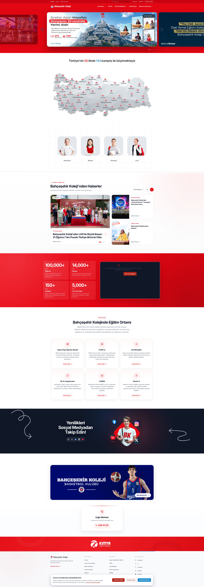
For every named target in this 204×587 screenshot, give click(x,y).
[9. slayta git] (103, 49)
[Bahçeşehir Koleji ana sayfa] (60, 6)
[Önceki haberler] (147, 189)
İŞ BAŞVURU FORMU (149, 1)
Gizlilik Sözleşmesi (64, 1)
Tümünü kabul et (144, 580)
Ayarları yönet (131, 580)
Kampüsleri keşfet (54, 566)
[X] (72, 439)
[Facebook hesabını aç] (115, 422)
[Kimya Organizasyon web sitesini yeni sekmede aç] (102, 543)
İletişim (57, 1)
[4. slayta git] (96, 49)
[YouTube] (82, 439)
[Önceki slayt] (42, 29)
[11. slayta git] (106, 49)
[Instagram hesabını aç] (138, 423)
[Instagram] (68, 439)
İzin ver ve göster (130, 274)
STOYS (140, 1)
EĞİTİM (110, 6)
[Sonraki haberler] (152, 189)
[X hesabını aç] (138, 441)
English (135, 1)
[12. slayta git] (107, 49)
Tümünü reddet (118, 580)
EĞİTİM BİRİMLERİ (120, 6)
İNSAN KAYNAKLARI (145, 6)
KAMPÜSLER (133, 6)
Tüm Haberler (137, 189)
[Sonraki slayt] (162, 29)
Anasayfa (52, 1)
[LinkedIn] (79, 439)
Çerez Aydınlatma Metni (93, 582)
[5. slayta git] (97, 49)
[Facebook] (75, 439)
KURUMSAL (100, 6)
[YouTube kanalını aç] (113, 438)
